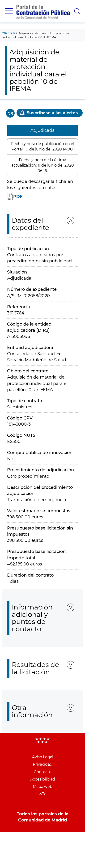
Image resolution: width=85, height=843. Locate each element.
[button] (9, 10)
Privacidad (42, 764)
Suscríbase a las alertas (52, 112)
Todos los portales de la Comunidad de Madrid (42, 817)
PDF (18, 196)
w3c (42, 794)
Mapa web (42, 786)
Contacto (42, 772)
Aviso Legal (42, 757)
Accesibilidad (42, 779)
